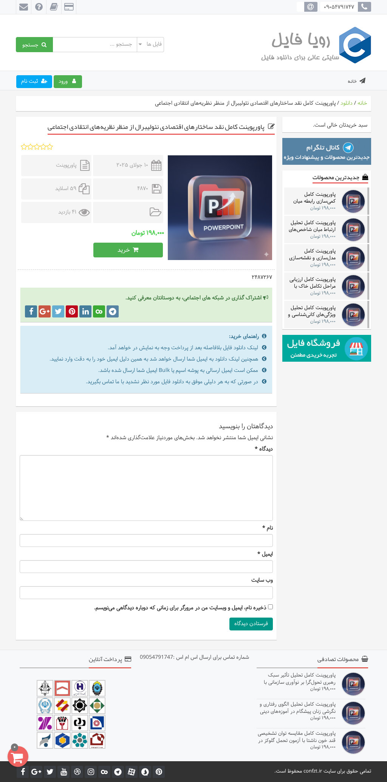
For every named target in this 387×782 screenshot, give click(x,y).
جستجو (32, 44)
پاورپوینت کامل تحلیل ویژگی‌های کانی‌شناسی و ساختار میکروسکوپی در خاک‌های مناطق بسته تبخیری (312, 311)
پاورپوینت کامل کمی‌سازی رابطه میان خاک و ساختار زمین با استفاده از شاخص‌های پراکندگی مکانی (313, 197)
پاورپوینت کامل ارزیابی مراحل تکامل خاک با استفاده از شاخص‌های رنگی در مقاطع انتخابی (312, 283)
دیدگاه (264, 449)
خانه (352, 81)
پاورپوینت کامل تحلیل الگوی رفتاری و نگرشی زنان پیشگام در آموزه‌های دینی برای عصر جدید (298, 707)
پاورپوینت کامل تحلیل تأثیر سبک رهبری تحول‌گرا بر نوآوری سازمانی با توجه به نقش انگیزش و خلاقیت (300, 678)
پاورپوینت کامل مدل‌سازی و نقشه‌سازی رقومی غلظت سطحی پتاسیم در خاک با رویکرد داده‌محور (311, 254)
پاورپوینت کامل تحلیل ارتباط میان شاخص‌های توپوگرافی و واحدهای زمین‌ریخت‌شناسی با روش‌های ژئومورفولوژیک (311, 226)
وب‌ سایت (262, 580)
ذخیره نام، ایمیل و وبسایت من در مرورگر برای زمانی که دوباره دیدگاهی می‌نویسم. (180, 608)
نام (267, 528)
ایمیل (265, 554)
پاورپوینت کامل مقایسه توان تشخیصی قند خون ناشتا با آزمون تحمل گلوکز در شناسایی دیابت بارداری (297, 736)
